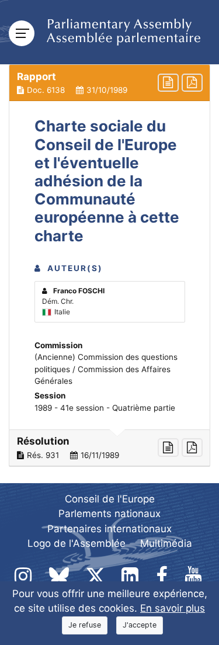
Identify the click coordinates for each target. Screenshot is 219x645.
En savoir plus (172, 608)
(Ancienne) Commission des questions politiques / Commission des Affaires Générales (106, 369)
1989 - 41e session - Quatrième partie (104, 407)
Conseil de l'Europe (110, 499)
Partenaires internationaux (109, 529)
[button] (109, 83)
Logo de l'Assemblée (76, 543)
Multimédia (166, 543)
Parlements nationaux (109, 513)
